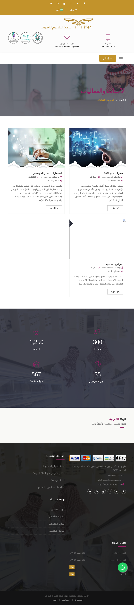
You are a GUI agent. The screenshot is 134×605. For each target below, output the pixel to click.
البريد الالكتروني (67, 43)
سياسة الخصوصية (56, 524)
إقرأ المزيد (115, 208)
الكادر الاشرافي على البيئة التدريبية (49, 473)
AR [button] (58, 10)
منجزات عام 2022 (113, 173)
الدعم (54, 600)
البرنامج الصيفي (114, 264)
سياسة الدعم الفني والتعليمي (51, 487)
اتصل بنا (108, 43)
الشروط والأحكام (57, 517)
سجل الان (107, 58)
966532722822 (115, 475)
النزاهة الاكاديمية (57, 531)
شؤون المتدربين (57, 510)
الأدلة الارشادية (58, 480)
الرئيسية (122, 100)
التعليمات (79, 600)
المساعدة (66, 600)
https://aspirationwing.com (110, 484)
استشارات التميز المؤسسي (47, 173)
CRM (72, 10)
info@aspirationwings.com (109, 480)
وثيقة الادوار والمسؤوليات (53, 466)
